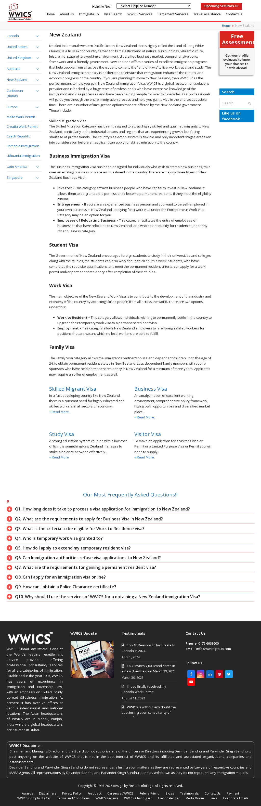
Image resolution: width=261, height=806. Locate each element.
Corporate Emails (236, 798)
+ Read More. (59, 457)
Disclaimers (47, 793)
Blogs (169, 793)
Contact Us (213, 793)
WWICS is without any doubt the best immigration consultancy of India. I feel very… (149, 712)
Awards (27, 793)
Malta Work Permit (21, 116)
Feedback (94, 793)
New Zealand (17, 79)
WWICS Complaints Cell (34, 798)
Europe (12, 107)
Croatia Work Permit (22, 126)
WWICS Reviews (107, 798)
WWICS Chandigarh (138, 798)
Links (213, 798)
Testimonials (189, 793)
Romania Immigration (23, 146)
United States (17, 46)
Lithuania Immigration (23, 155)
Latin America (17, 166)
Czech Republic (18, 136)
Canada (13, 35)
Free (237, 39)
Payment (233, 793)
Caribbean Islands (15, 93)
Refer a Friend (149, 793)
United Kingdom (19, 57)
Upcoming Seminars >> (221, 6)
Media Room (195, 798)
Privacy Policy (72, 793)
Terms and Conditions (73, 798)
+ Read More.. (59, 412)
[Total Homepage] (31, 643)
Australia (13, 68)
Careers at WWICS (120, 793)
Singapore (15, 177)
